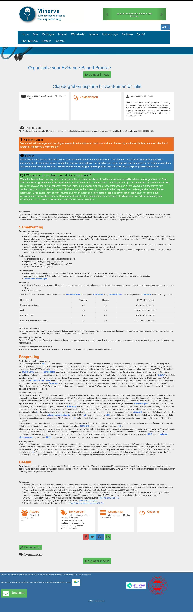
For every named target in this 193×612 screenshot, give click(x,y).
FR (166, 27)
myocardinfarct (78, 523)
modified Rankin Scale (40, 380)
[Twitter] (92, 537)
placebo (80, 525)
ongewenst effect (68, 525)
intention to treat (114, 515)
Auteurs (93, 34)
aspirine (85, 515)
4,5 (120, 426)
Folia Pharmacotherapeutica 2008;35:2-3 (86, 503)
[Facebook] (86, 537)
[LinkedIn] (108, 537)
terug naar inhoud (97, 74)
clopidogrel (65, 523)
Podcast (62, 34)
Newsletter (18, 592)
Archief (141, 34)
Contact (46, 41)
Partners (60, 41)
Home (25, 34)
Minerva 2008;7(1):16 (88, 500)
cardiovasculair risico (69, 517)
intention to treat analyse (36, 278)
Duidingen (48, 34)
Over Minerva (30, 41)
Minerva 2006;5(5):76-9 (109, 497)
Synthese (127, 34)
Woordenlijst (78, 34)
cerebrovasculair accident (71, 520)
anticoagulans (75, 515)
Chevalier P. (35, 515)
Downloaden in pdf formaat (142, 96)
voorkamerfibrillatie (69, 528)
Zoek (35, 34)
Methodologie (110, 34)
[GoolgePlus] (100, 537)
